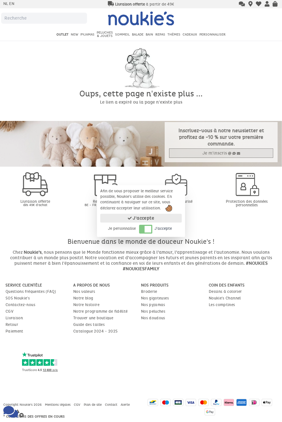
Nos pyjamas (153, 304)
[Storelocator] (250, 4)
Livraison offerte (35, 203)
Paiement (14, 331)
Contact (111, 405)
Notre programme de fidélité (100, 311)
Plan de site (93, 405)
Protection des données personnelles (247, 203)
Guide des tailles (89, 324)
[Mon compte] (267, 4)
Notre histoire (86, 304)
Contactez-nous (20, 304)
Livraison (14, 318)
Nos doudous (153, 318)
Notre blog (83, 298)
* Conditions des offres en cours (34, 416)
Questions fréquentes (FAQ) (31, 291)
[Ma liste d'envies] (258, 4)
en (11, 3)
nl (6, 3)
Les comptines (222, 304)
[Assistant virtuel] (242, 4)
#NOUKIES (257, 263)
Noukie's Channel (225, 298)
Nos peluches (153, 311)
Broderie (149, 291)
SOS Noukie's (18, 298)
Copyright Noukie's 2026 (23, 405)
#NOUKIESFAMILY (141, 268)
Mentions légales (58, 405)
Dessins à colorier (225, 291)
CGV (9, 311)
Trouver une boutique (93, 318)
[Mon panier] (275, 4)
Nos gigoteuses (155, 298)
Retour (12, 324)
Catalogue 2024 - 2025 (95, 331)
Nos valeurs (84, 291)
